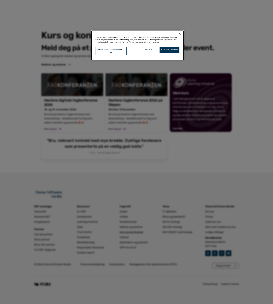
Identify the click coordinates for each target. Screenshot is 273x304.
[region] (137, 45)
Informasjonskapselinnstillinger (111, 51)
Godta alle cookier (169, 50)
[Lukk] (180, 34)
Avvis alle (147, 50)
